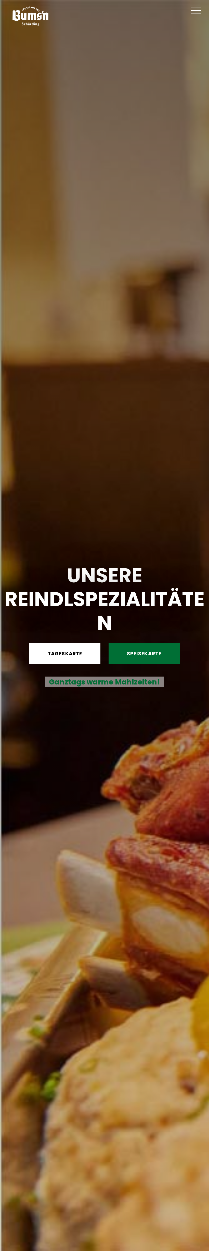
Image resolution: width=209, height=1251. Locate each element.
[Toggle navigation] (196, 10)
